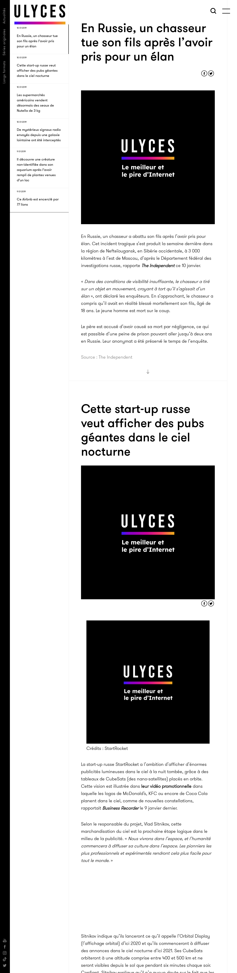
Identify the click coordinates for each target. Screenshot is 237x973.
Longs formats (4, 72)
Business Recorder (120, 808)
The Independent (158, 265)
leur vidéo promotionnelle (166, 786)
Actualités (4, 16)
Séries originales (4, 42)
